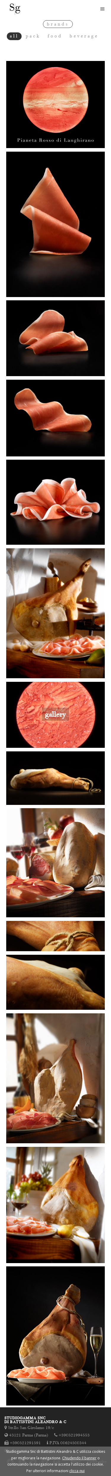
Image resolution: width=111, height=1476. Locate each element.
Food (55, 36)
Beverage (84, 36)
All (14, 36)
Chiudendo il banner (79, 1458)
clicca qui (77, 1470)
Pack (33, 36)
